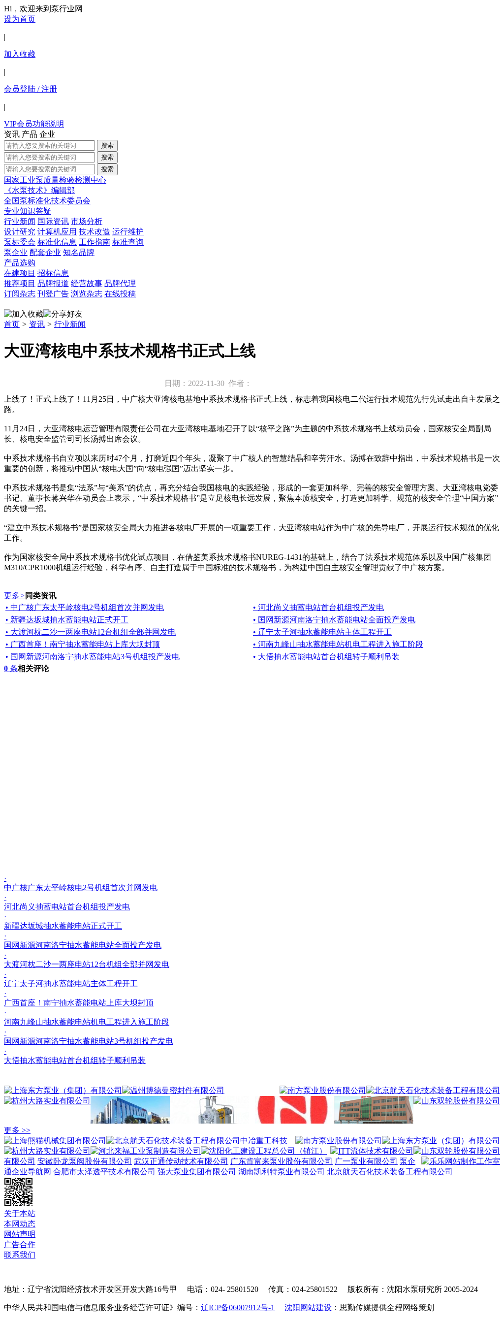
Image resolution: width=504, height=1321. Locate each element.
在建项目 (19, 273)
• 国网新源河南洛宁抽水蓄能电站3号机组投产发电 (92, 656)
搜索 (107, 145)
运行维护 (128, 231)
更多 (14, 595)
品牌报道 (53, 283)
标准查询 (128, 242)
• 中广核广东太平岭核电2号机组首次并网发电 (84, 607)
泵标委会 (19, 242)
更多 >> (17, 1130)
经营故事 (86, 283)
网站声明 (19, 1234)
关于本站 (19, 1213)
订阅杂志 (19, 294)
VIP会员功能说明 (34, 124)
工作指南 (94, 242)
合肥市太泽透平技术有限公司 (104, 1171)
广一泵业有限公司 (366, 1161)
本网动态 (19, 1224)
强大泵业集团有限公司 (197, 1171)
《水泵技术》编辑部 (39, 190)
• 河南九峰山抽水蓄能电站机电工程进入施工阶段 (338, 644)
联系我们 (19, 1255)
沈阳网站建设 (308, 1307)
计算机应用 (57, 231)
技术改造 (94, 231)
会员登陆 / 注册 (30, 89)
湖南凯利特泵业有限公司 (281, 1171)
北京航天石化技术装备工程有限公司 (390, 1171)
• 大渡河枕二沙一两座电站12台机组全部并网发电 (90, 632)
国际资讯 (53, 221)
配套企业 (45, 252)
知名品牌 (78, 252)
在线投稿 (120, 294)
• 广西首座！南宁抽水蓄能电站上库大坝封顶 (82, 644)
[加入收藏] (23, 314)
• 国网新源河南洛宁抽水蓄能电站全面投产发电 (334, 619)
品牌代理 (120, 283)
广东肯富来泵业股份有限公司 (281, 1161)
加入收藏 (19, 54)
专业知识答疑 (27, 211)
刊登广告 (53, 294)
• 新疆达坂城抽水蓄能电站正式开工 (66, 619)
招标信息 (53, 273)
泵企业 (16, 252)
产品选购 (19, 262)
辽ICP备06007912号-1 (238, 1307)
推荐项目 (19, 283)
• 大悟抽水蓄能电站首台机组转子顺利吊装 (326, 656)
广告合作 (19, 1244)
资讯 (37, 324)
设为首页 (19, 19)
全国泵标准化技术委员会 (47, 200)
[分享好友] (63, 314)
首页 (12, 324)
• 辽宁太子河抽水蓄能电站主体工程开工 (322, 632)
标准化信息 (57, 242)
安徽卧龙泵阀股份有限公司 (84, 1161)
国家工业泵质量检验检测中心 (55, 180)
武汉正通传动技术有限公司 (181, 1161)
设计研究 (19, 231)
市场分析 (86, 221)
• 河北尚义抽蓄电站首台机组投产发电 (318, 607)
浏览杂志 (86, 294)
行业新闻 (19, 221)
